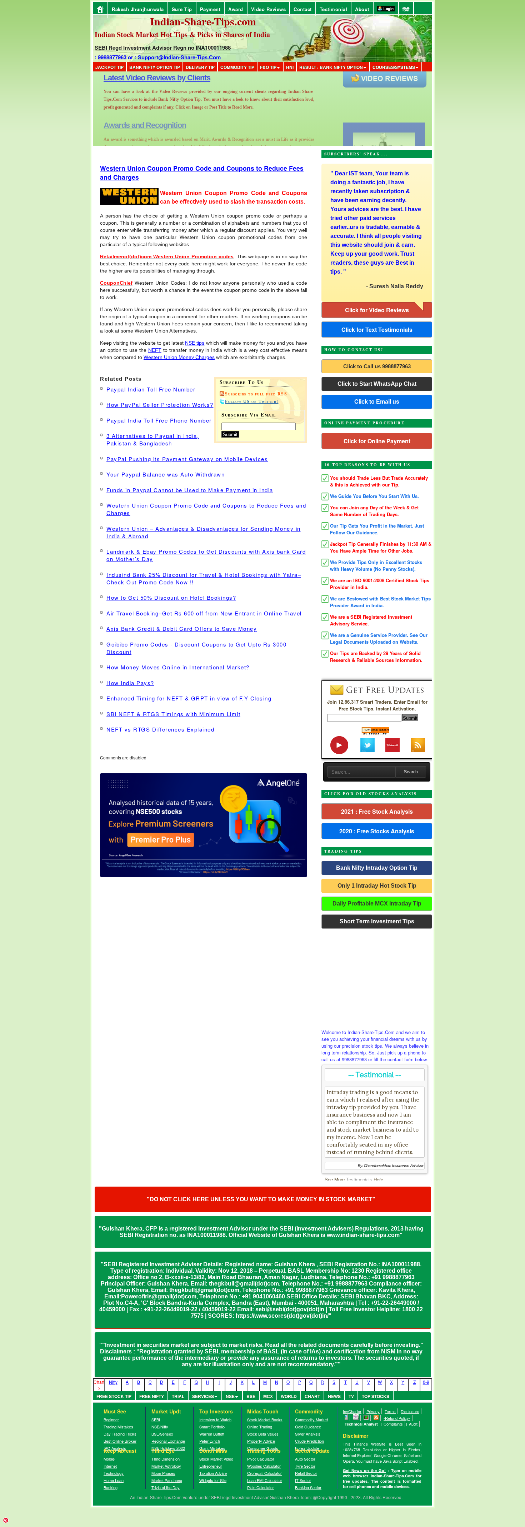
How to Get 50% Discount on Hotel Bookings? (171, 597)
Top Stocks (375, 1396)
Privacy (373, 1411)
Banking (111, 1487)
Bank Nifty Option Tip (154, 67)
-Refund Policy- (397, 1418)
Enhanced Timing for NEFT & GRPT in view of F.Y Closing (188, 698)
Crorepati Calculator (264, 1473)
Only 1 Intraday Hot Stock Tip (377, 886)
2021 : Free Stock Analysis (377, 811)
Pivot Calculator (260, 1459)
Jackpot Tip (109, 67)
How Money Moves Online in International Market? (178, 667)
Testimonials (359, 1179)
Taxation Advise (213, 1473)
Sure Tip (182, 9)
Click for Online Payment (377, 441)
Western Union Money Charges (179, 357)
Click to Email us (376, 402)
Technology (114, 1473)
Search (411, 771)
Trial (178, 1396)
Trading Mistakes (118, 1426)
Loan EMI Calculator (264, 1480)
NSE (230, 1396)
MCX (268, 1396)
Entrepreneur (210, 1466)
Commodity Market (311, 1419)
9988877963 (112, 57)
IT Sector (303, 1480)
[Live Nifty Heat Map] (366, 1418)
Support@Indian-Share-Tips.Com (179, 57)
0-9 (426, 1382)
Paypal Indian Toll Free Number (150, 389)
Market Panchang (166, 1480)
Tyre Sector (305, 1466)
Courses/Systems (393, 67)
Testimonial (334, 9)
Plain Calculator (260, 1487)
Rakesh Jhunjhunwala (138, 9)
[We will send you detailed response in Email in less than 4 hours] (356, 1418)
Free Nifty (151, 1396)
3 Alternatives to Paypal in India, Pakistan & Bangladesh (152, 439)
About (362, 9)
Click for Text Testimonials (376, 329)
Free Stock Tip (113, 1396)
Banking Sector (308, 1487)
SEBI (155, 1419)
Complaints (393, 1424)
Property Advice (261, 1441)
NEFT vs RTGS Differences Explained (160, 729)
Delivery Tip (200, 67)
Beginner (111, 1419)
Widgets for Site (212, 1480)
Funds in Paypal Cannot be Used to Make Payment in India (189, 490)
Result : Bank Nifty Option (331, 67)
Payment (210, 9)
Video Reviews (268, 9)
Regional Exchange (168, 1441)
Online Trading (259, 1426)
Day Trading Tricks (120, 1434)
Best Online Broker (120, 1441)
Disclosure (410, 1411)
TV (351, 1396)
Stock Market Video (216, 1459)
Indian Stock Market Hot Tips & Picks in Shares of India (182, 34)
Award (235, 9)
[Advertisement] (376, 977)
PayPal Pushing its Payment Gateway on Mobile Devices (187, 459)
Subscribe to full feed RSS (256, 393)
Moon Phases (163, 1473)
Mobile (109, 1459)
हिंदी (406, 9)
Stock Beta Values (263, 1434)
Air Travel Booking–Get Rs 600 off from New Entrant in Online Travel (204, 613)
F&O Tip (268, 67)
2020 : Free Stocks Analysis (376, 831)
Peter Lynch (209, 1441)
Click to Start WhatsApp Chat (377, 384)
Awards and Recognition (145, 77)
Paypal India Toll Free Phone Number (159, 420)
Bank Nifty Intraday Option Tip (377, 868)
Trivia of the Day (165, 1487)
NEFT (154, 350)
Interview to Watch (215, 1419)
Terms (390, 1411)
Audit (413, 1424)
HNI (290, 67)
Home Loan (114, 1480)
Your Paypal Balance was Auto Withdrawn (165, 474)
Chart (312, 1396)
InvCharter (352, 1411)
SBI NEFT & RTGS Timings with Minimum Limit (173, 714)
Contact (303, 9)
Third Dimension (165, 1459)
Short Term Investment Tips (377, 921)
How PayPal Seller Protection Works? (160, 404)
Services (203, 1396)
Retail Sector (306, 1473)
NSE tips (194, 343)
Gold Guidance (308, 1426)
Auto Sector (305, 1459)
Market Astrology (166, 1466)
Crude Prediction (309, 1441)
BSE (250, 1396)
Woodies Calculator (264, 1466)
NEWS (334, 1396)
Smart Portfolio (212, 1426)
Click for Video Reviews (377, 310)
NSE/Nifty (159, 1426)
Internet (110, 1466)
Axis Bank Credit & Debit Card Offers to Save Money (181, 628)
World (289, 1396)
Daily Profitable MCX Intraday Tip (376, 903)
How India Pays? (130, 683)
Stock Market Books (264, 1419)
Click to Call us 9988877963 (377, 366)
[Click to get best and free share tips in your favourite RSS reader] (376, 1418)
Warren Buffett (211, 1434)
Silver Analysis (307, 1434)
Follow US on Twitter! (252, 401)
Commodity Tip (237, 67)
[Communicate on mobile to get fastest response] (346, 1418)
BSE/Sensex (162, 1434)
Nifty (113, 1382)
